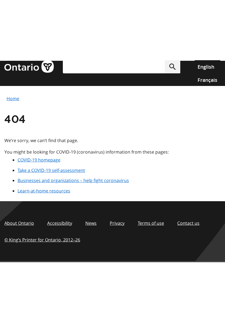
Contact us (188, 223)
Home (13, 99)
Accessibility (59, 223)
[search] (121, 66)
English (206, 67)
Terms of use (151, 223)
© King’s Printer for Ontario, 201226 (42, 240)
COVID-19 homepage (39, 160)
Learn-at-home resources (44, 191)
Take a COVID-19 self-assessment (51, 170)
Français (207, 80)
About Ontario (19, 223)
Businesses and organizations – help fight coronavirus (73, 180)
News (91, 223)
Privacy (117, 223)
